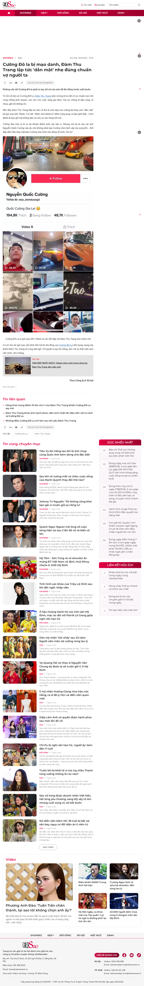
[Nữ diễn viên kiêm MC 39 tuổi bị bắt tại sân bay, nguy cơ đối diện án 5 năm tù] (20, 830)
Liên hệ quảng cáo (107, 955)
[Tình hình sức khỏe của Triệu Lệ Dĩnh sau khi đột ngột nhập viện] (20, 593)
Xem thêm (48, 847)
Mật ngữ (102, 13)
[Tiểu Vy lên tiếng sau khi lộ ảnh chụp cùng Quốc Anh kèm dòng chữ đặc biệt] (20, 460)
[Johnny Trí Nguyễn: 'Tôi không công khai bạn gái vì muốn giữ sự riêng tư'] (20, 511)
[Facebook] (124, 955)
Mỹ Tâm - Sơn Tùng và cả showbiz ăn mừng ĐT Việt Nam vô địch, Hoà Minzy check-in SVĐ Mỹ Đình (64, 562)
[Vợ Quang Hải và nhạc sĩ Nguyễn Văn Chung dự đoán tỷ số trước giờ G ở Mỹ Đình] (20, 672)
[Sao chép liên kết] (22, 83)
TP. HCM (98, 970)
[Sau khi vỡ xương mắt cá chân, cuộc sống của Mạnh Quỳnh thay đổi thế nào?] (20, 486)
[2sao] (9, 13)
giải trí (121, 599)
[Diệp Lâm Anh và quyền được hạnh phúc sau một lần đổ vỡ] (20, 727)
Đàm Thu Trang (43, 96)
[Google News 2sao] (40, 83)
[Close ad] (139, 20)
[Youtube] (131, 955)
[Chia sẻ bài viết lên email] (16, 83)
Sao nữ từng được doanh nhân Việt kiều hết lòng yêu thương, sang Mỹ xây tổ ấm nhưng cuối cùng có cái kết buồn (65, 799)
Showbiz (25, 13)
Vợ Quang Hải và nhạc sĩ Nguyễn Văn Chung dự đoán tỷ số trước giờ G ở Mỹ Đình (63, 666)
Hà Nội (97, 961)
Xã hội (83, 13)
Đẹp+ (44, 13)
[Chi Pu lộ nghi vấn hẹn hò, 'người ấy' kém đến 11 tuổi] (20, 755)
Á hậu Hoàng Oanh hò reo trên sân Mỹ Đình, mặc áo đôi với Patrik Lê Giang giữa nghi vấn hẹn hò (66, 615)
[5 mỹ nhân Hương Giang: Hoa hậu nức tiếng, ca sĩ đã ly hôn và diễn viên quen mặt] (20, 701)
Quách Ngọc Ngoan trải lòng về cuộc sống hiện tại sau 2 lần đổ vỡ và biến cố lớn (64, 530)
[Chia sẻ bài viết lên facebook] (5, 83)
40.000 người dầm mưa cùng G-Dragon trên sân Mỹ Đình (123, 915)
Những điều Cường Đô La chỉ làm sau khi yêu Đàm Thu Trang (41, 420)
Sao (20, 57)
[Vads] (139, 53)
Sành (121, 13)
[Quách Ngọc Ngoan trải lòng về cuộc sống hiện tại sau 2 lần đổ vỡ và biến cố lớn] (20, 536)
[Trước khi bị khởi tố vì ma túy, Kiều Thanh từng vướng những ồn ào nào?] (20, 780)
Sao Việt (35, 359)
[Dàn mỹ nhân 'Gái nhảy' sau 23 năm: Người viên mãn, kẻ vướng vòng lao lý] (20, 647)
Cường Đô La (66, 345)
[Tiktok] (139, 955)
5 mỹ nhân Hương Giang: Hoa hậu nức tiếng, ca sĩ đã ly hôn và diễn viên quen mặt (64, 695)
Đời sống (63, 13)
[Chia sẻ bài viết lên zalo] (10, 83)
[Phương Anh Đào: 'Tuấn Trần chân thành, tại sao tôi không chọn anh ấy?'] (39, 882)
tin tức (125, 572)
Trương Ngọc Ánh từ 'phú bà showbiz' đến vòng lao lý (122, 885)
